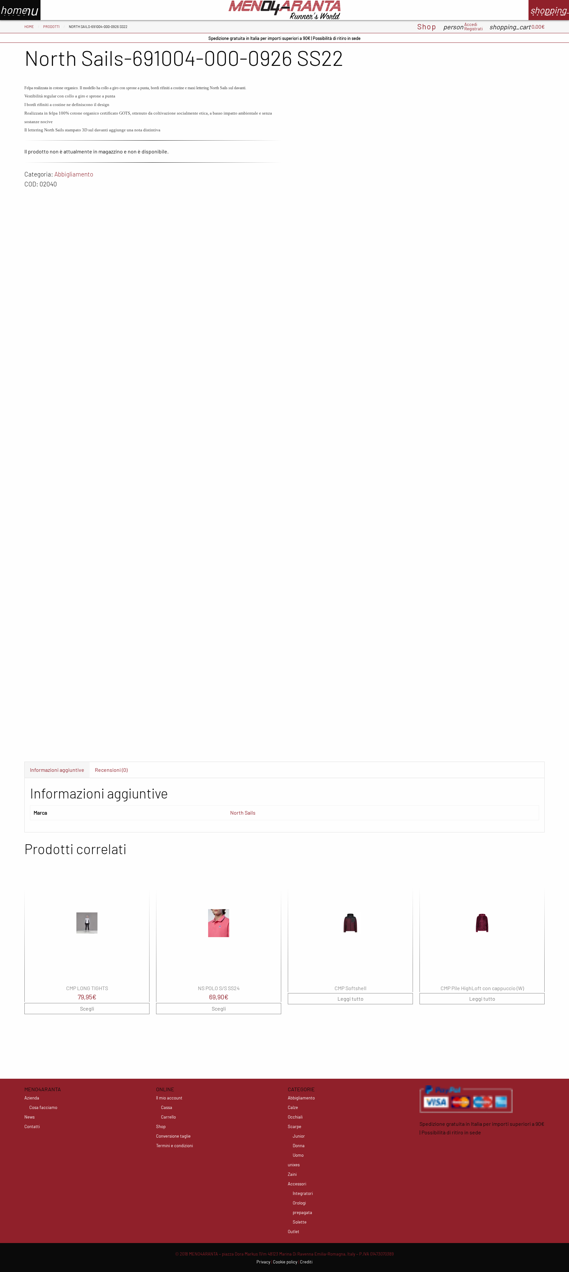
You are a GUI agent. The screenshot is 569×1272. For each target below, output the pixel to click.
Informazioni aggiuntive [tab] (57, 770)
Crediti (306, 1261)
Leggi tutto (351, 998)
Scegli (87, 1008)
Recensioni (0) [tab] (111, 770)
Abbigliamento (73, 174)
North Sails (243, 812)
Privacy (263, 1261)
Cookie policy (285, 1261)
